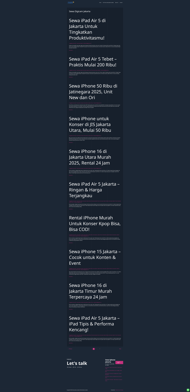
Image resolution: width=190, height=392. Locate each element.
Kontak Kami (118, 362)
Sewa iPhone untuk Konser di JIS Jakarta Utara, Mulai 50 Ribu (90, 124)
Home (100, 2)
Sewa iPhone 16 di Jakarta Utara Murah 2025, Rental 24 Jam (90, 157)
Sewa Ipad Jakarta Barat (87, 201)
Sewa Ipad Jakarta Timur (113, 201)
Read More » (71, 50)
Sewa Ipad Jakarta (80, 43)
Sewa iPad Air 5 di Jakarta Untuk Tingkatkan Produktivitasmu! (87, 29)
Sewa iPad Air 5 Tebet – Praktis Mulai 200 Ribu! (93, 62)
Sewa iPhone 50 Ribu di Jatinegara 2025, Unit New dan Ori (93, 91)
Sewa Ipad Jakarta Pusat (87, 70)
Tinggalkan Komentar (72, 43)
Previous (70, 348)
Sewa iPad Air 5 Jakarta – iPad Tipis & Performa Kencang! (94, 324)
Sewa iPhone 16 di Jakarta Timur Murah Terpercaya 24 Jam (90, 291)
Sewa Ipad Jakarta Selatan (96, 70)
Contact (121, 2)
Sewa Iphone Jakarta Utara (88, 135)
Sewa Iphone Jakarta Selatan (107, 234)
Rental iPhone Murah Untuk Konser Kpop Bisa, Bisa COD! (95, 223)
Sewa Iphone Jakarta (80, 135)
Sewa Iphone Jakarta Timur (88, 302)
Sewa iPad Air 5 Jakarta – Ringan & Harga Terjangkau (94, 189)
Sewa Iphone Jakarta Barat (88, 234)
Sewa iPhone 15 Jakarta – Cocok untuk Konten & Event (95, 257)
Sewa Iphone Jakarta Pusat (97, 234)
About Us (116, 2)
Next (120, 348)
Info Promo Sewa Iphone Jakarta (108, 2)
